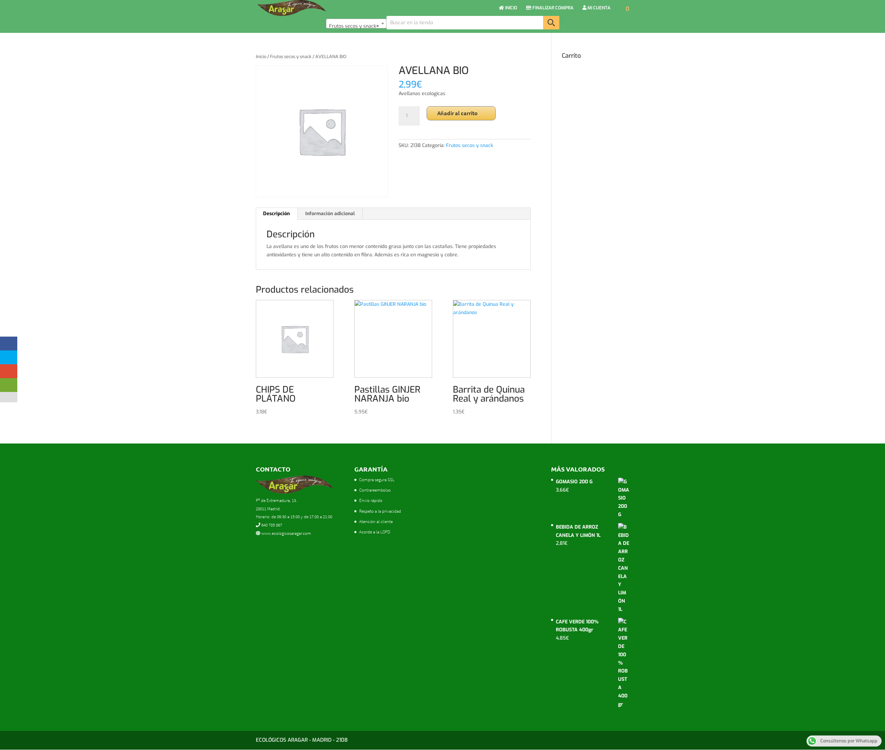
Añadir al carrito (457, 113)
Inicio (261, 57)
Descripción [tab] (276, 213)
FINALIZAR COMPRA (552, 8)
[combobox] (356, 23)
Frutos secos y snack (290, 57)
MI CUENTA (598, 8)
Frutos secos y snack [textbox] (354, 26)
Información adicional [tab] (330, 213)
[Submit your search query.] (551, 22)
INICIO (510, 8)
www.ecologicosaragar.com (285, 533)
